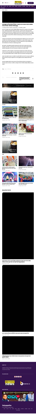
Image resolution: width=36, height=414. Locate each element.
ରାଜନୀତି (10, 6)
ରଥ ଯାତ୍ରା (32, 6)
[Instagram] (23, 2)
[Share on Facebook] (13, 73)
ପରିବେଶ (16, 6)
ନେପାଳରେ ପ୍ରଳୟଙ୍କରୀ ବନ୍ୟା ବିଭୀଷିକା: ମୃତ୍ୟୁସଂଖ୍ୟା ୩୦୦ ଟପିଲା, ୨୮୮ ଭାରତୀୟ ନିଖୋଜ (26, 120)
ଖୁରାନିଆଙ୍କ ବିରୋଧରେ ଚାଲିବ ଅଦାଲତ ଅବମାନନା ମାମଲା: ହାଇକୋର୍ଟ (25, 134)
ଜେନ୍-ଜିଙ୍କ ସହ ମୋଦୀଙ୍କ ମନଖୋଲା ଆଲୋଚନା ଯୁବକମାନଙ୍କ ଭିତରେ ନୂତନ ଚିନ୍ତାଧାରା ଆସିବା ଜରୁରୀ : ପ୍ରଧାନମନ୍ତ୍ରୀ (9, 168)
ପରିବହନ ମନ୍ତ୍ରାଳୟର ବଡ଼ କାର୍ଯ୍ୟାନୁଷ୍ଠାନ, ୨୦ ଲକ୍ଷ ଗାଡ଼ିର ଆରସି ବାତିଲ (9, 135)
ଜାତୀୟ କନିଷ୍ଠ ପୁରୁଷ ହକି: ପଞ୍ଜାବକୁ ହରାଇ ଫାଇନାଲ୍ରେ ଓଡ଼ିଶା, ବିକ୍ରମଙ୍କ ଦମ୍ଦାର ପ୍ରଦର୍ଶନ (26, 184)
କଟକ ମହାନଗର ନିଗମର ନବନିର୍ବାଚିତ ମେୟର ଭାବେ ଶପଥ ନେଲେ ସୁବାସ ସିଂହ (15, 333)
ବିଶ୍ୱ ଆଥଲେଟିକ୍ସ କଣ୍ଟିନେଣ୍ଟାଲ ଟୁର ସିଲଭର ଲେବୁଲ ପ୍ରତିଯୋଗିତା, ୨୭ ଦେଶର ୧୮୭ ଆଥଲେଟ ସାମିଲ (9, 184)
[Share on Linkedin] (23, 73)
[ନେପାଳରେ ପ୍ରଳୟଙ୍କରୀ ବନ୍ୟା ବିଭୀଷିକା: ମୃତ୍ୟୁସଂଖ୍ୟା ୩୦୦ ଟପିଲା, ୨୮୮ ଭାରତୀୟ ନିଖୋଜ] (26, 112)
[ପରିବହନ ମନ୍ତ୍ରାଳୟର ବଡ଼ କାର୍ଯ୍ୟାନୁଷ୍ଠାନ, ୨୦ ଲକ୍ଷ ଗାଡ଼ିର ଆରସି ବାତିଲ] (9, 129)
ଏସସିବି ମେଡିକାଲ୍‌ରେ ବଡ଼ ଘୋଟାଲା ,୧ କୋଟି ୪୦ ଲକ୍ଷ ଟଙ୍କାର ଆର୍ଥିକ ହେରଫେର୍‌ (9, 118)
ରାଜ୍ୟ (7, 6)
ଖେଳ (29, 6)
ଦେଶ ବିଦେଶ (19, 6)
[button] (25, 3)
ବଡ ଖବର (4, 6)
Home (1, 6)
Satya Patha (16, 27)
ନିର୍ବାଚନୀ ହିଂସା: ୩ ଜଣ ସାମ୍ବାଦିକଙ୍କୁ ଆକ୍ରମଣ (11, 77)
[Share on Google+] (18, 73)
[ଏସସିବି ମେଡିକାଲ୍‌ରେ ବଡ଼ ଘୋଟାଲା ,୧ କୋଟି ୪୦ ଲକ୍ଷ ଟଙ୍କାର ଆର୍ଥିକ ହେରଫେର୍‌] (9, 111)
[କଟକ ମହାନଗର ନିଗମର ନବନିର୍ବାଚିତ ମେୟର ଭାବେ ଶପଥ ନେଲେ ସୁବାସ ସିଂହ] (18, 298)
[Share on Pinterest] (21, 73)
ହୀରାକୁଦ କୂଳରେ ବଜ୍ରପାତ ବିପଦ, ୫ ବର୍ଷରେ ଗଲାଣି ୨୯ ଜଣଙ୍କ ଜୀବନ (26, 168)
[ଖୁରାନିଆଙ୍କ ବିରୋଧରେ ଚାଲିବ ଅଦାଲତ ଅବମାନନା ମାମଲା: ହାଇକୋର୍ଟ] (26, 128)
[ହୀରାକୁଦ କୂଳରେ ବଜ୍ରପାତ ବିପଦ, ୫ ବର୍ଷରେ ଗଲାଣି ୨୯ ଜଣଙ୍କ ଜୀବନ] (26, 161)
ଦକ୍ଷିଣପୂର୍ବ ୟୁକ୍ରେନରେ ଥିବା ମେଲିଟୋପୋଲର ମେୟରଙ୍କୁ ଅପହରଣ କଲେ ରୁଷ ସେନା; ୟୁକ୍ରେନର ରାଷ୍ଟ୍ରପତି (16, 356)
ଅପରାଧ (27, 6)
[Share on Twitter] (15, 73)
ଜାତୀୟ (13, 6)
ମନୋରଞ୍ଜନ (23, 6)
